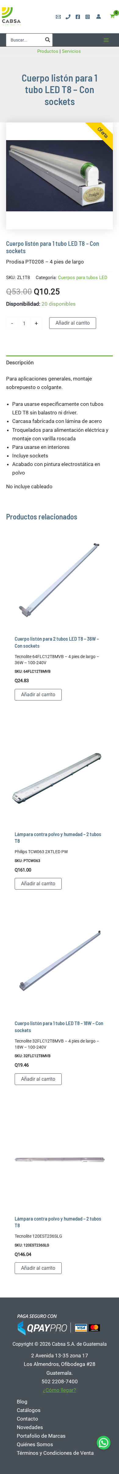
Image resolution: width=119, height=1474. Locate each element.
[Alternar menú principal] (106, 40)
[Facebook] (77, 16)
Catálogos (29, 1410)
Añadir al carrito (73, 323)
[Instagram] (87, 16)
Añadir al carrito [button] (38, 694)
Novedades (30, 1427)
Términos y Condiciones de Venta (55, 1453)
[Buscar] (48, 40)
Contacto (27, 1419)
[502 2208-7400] (68, 16)
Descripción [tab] (20, 362)
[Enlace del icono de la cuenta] (98, 16)
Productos (47, 51)
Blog (22, 1402)
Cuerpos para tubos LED (82, 277)
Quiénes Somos (35, 1444)
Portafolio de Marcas (41, 1436)
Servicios (72, 51)
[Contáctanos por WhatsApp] (103, 1443)
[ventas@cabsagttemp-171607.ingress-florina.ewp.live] (58, 16)
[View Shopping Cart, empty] (112, 17)
